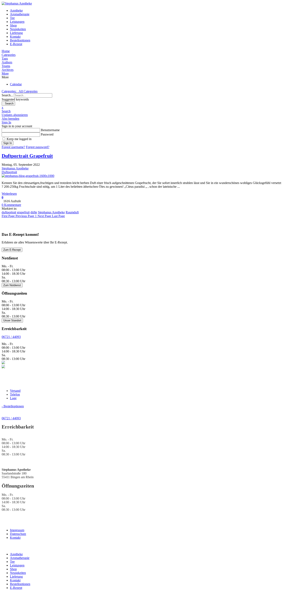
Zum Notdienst (12, 285)
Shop (13, 25)
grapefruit (23, 212)
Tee (12, 18)
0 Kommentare (11, 205)
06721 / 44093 (11, 337)
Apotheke (16, 10)
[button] (141, 73)
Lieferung (16, 33)
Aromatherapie (19, 14)
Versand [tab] (15, 390)
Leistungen (17, 21)
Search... (7, 95)
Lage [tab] (13, 398)
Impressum (17, 530)
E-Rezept (16, 44)
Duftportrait (9, 172)
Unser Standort (12, 320)
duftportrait (9, 212)
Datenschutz (18, 534)
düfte (33, 212)
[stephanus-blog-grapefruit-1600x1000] (28, 176)
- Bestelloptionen (13, 406)
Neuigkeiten (18, 29)
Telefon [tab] (15, 394)
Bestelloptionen (20, 40)
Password (47, 134)
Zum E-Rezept (12, 249)
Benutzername (50, 130)
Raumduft (72, 212)
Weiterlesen (9, 193)
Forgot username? (13, 147)
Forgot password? (37, 147)
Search (8, 103)
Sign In (7, 143)
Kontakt (15, 36)
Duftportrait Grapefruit (27, 156)
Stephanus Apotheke (15, 168)
